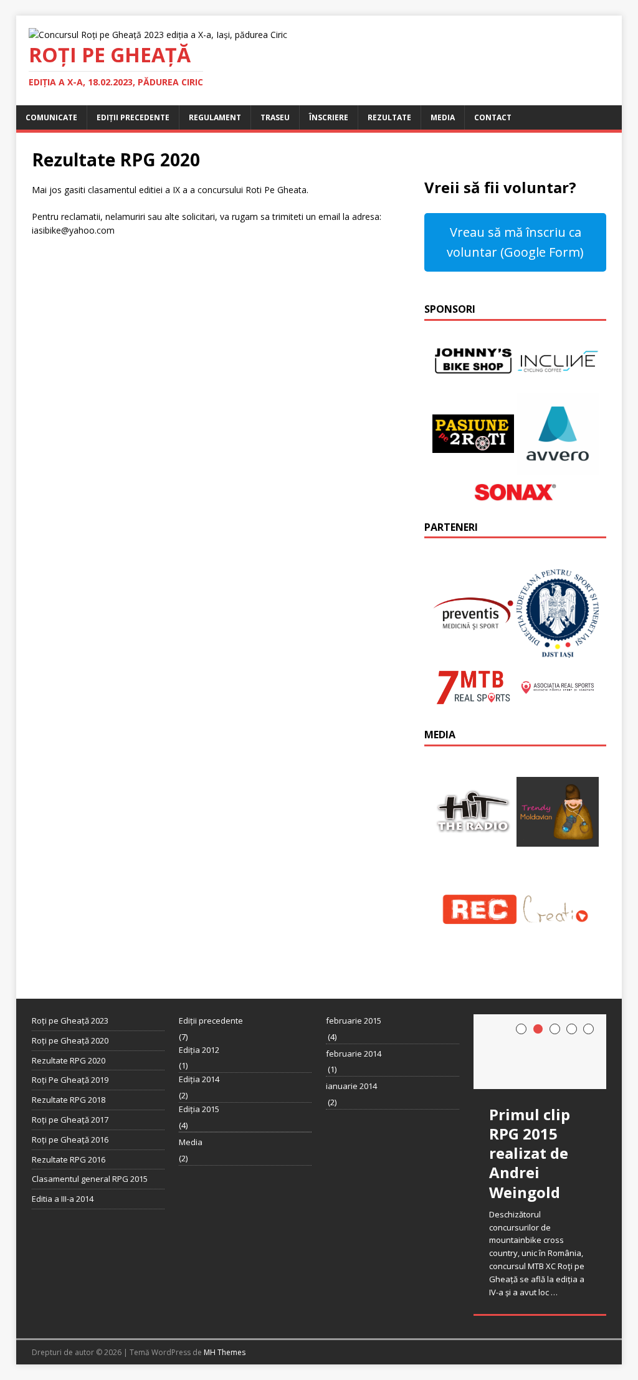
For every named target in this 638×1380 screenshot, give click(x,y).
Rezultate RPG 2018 (68, 1099)
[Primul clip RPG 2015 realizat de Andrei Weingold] (540, 1051)
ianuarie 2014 (351, 1086)
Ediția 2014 (199, 1079)
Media (443, 117)
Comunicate (51, 117)
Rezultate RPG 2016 (68, 1159)
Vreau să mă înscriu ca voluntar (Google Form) (515, 242)
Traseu (275, 117)
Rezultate (389, 117)
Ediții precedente (133, 117)
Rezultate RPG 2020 (68, 1060)
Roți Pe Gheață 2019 (70, 1079)
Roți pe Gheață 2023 (70, 1020)
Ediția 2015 (199, 1109)
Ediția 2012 (199, 1049)
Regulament (215, 117)
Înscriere (328, 117)
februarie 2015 (353, 1020)
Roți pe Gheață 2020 (70, 1040)
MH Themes (224, 1352)
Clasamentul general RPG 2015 (90, 1178)
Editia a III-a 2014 (62, 1198)
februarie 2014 (353, 1053)
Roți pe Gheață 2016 (70, 1139)
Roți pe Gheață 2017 (70, 1119)
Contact (493, 117)
